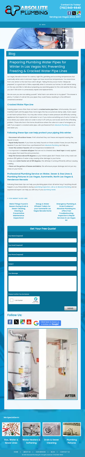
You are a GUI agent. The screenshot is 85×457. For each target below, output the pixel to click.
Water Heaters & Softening (31, 441)
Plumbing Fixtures (72, 441)
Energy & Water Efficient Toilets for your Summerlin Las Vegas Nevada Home (42, 207)
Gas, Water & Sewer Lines (11, 441)
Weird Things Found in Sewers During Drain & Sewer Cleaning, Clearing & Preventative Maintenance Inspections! (18, 211)
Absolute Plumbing (62, 125)
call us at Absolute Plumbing (61, 187)
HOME (16, 452)
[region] (42, 38)
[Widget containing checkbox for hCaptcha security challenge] (24, 300)
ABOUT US (26, 452)
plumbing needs (50, 190)
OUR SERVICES (41, 452)
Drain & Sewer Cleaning (51, 441)
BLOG (53, 452)
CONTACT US (65, 452)
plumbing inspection (42, 187)
